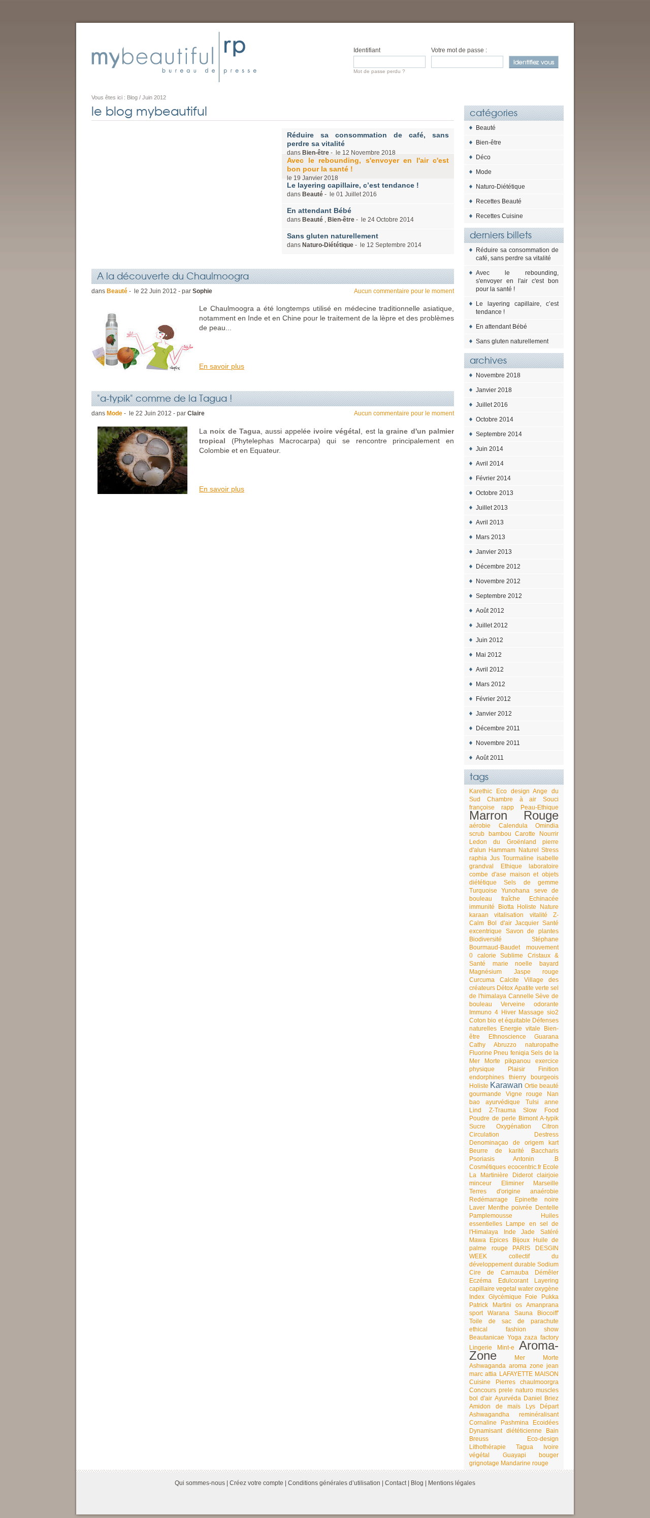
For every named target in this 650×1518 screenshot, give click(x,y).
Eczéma (480, 1280)
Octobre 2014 (494, 419)
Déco (483, 157)
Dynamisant (485, 1430)
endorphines (486, 1077)
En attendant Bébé (501, 326)
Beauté (486, 127)
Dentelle (547, 1207)
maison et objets (534, 874)
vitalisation (509, 915)
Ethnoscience (507, 1036)
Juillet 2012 (492, 625)
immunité (482, 906)
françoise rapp (491, 807)
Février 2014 (493, 478)
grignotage (484, 1463)
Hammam (502, 850)
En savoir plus (221, 366)
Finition (548, 1069)
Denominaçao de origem (506, 1142)
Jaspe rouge (536, 971)
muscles (547, 1390)
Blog (417, 1483)
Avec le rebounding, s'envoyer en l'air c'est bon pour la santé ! (517, 281)
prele (506, 1390)
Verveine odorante (530, 1004)
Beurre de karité (496, 1150)
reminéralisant (539, 1414)
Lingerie (480, 1347)
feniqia (519, 1052)
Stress (550, 850)
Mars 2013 (490, 537)
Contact (395, 1483)
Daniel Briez (541, 1398)
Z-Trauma (502, 1110)
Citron (550, 1126)
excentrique (485, 931)
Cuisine (480, 1382)
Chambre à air (512, 799)
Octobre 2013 (494, 493)
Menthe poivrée (510, 1207)
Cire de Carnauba (499, 1272)
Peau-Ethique (540, 807)
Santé (550, 923)
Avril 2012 (490, 669)
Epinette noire (537, 1199)
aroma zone (526, 1365)
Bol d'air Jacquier (513, 923)
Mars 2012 (490, 684)
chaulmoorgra (539, 1382)
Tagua (524, 1447)
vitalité (538, 915)
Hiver (508, 1012)
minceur (480, 1183)
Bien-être (488, 142)
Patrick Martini (490, 1305)
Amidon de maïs (495, 1406)
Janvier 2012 (494, 713)
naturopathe (542, 1044)
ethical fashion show (514, 1329)
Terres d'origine (495, 1191)
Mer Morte (536, 1357)
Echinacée (544, 898)
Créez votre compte (256, 1483)
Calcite (509, 979)
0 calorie (482, 955)
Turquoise (483, 890)
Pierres (505, 1382)
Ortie (531, 1085)
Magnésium (485, 971)
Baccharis (545, 1150)
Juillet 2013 (492, 507)
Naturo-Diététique (500, 186)
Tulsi (532, 1102)
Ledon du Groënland (502, 841)
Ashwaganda (487, 1365)
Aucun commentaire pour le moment (404, 291)
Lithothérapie (487, 1447)
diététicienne (524, 1430)
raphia (478, 858)
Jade (528, 1231)
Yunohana (515, 890)
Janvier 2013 (494, 551)
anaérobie (544, 1191)
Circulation (484, 1134)
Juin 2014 (489, 448)
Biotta (506, 906)
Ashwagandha (489, 1414)
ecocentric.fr (524, 1167)
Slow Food (541, 1110)
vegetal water (514, 1288)
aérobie (480, 825)
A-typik (549, 1118)
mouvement (542, 947)
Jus (495, 858)
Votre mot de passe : (459, 50)
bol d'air (480, 1398)
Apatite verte (531, 988)
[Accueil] (173, 56)
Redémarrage (488, 1199)
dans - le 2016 (353, 189)
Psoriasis (482, 1158)
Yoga (514, 1337)
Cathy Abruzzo (492, 1044)
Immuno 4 (483, 1012)
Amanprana (542, 1305)
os (518, 1305)
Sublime (511, 955)
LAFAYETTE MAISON (529, 1374)
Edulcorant (513, 1280)
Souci (551, 799)
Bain (552, 1430)
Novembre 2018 (498, 375)
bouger (549, 1455)
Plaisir (516, 1069)
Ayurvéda (508, 1398)
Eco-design (543, 1438)
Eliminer (512, 1183)
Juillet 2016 (492, 404)
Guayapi (514, 1455)
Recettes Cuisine (499, 216)
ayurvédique (502, 1102)
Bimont (528, 1118)
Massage (531, 1012)
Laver (477, 1207)
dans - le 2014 (354, 240)
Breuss (479, 1438)
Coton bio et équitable (500, 1020)
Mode (484, 171)
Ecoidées (546, 1422)
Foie (531, 1296)
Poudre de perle (492, 1118)
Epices (499, 1240)
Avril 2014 (490, 463)
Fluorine (480, 1052)
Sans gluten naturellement (512, 341)
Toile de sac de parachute (514, 1321)
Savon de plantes (532, 931)
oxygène (547, 1288)
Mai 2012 (489, 654)
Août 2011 (490, 757)
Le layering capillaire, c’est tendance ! (517, 307)
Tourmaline (518, 858)
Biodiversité (485, 939)
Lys (530, 1406)
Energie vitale (520, 1028)
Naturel (528, 850)
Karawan (506, 1085)
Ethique (511, 866)
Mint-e (505, 1347)
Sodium (548, 1264)
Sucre (477, 1126)
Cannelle (521, 996)
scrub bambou (490, 833)
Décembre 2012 (498, 566)
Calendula (513, 825)
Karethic (480, 791)
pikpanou (518, 1061)
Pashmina (515, 1422)
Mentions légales (451, 1483)
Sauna (523, 1313)
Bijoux (521, 1240)
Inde (510, 1231)
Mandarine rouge (524, 1463)
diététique (483, 882)
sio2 (553, 1012)
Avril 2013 (490, 522)
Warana (498, 1313)
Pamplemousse (490, 1215)
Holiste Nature (538, 906)
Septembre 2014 (499, 434)
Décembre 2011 (498, 728)
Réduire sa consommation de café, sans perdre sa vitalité (517, 254)
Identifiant (366, 50)
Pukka (550, 1296)
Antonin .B (536, 1158)
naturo (524, 1390)
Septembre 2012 (499, 595)
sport (476, 1313)
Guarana (546, 1036)
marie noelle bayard (526, 963)
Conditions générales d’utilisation (334, 1483)
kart (553, 1142)
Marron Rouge (514, 815)
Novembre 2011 (498, 743)
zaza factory (541, 1337)
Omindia (547, 825)
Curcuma (482, 979)
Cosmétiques (487, 1167)
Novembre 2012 (498, 581)
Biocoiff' (548, 1313)
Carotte (525, 833)
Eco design (513, 791)
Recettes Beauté (499, 201)
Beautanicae (486, 1337)
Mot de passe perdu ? (379, 71)
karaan (479, 915)
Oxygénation (513, 1126)
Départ (549, 1406)
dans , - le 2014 (350, 214)
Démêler (547, 1272)
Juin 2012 (489, 640)
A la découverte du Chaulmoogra (173, 275)
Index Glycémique (495, 1296)
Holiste (479, 1085)
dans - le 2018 (368, 143)
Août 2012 (490, 610)
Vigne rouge (524, 1094)
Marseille (546, 1183)
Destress (546, 1134)
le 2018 (368, 169)
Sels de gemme (531, 882)
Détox (505, 988)
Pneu (501, 1052)
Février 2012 (493, 698)
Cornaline (483, 1422)
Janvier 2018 (494, 390)
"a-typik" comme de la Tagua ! (164, 397)
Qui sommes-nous (200, 1483)
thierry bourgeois (534, 1077)
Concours (482, 1390)
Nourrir (549, 833)
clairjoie (548, 1175)
